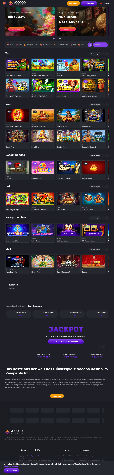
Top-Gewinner (35, 306)
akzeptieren (12, 470)
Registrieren (89, 3)
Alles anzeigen (95, 54)
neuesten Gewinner (16, 306)
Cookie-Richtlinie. (11, 467)
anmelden (16, 29)
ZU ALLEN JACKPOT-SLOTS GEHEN (65, 341)
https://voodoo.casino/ (38, 456)
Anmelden (73, 3)
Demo (17, 69)
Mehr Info (12, 289)
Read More (57, 396)
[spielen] (17, 63)
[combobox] (105, 3)
